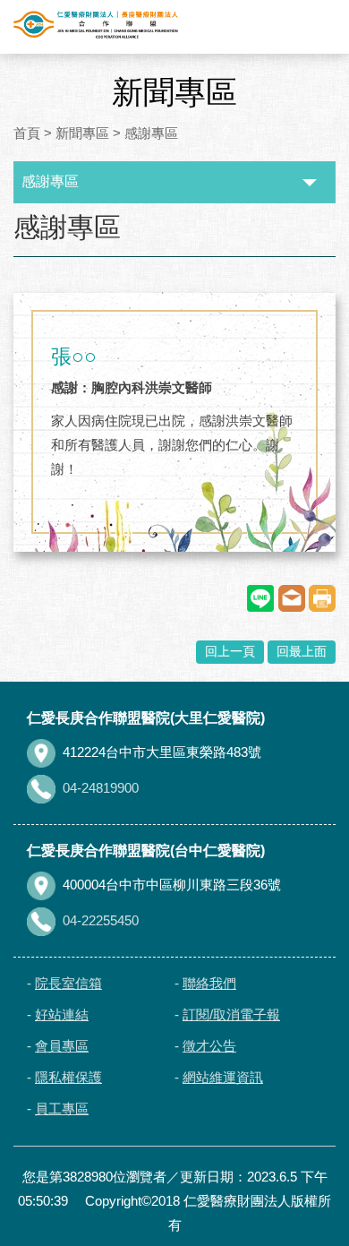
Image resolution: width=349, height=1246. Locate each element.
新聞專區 (82, 133)
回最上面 (302, 651)
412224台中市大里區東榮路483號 (162, 752)
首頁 (26, 133)
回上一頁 (230, 651)
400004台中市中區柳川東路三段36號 (172, 884)
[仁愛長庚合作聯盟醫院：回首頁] (95, 25)
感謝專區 (151, 133)
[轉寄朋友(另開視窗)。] (291, 598)
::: (17, 212)
